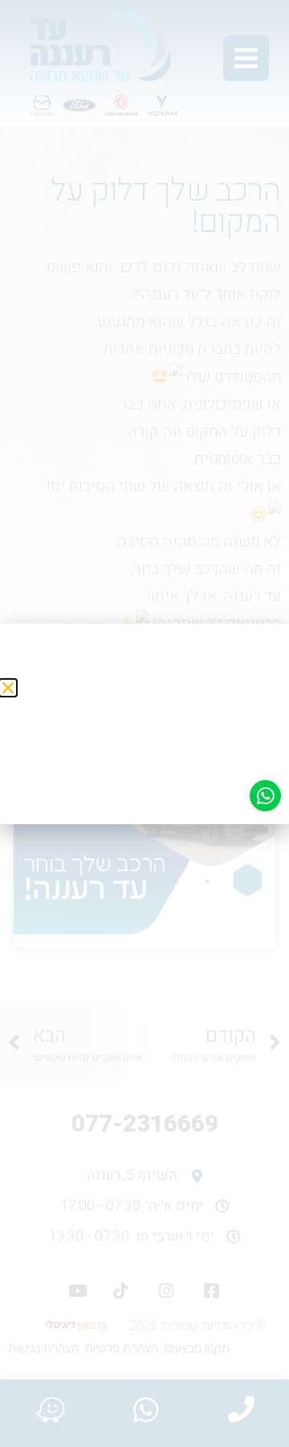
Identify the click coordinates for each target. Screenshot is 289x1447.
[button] (8, 688)
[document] (144, 723)
